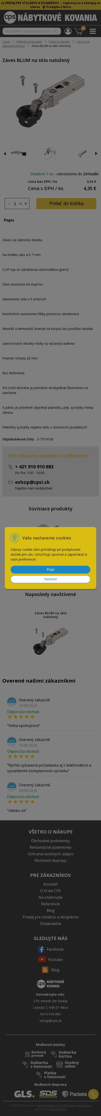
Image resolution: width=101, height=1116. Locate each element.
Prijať (50, 569)
